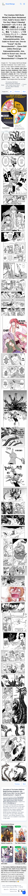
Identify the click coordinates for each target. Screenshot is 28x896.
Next (24, 91)
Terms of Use (13, 891)
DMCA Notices (13, 889)
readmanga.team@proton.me (13, 885)
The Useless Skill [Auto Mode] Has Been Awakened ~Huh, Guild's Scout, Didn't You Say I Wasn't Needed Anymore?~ (13, 85)
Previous (17, 91)
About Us (6, 889)
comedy (21, 878)
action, (17, 878)
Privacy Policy (22, 889)
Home (2, 85)
